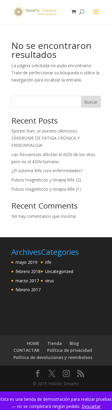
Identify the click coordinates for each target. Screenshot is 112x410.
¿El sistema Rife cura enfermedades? (46, 170)
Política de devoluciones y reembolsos (52, 357)
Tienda (54, 343)
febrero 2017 (28, 289)
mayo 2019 (26, 262)
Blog (74, 343)
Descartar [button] (91, 406)
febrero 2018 (28, 271)
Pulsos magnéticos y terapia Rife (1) (46, 189)
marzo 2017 (27, 280)
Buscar (91, 102)
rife (48, 262)
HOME (33, 343)
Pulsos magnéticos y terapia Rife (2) (46, 180)
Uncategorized (59, 271)
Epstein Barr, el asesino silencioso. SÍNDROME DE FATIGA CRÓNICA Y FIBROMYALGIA (45, 138)
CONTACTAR (26, 350)
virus (49, 280)
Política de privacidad (69, 350)
